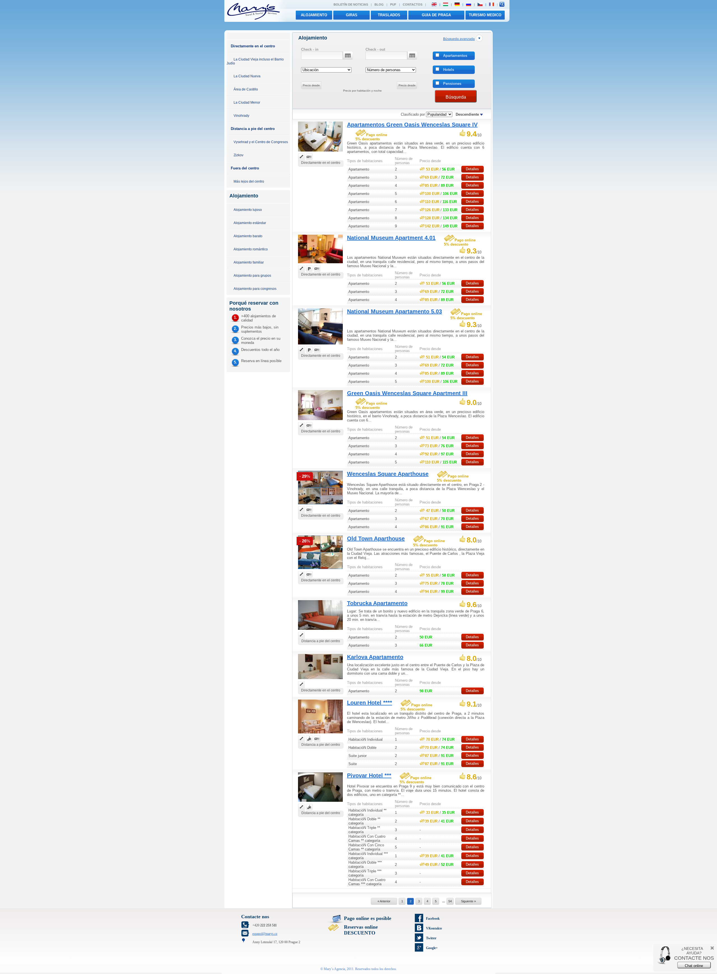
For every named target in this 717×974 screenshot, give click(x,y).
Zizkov (238, 155)
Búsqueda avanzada (459, 39)
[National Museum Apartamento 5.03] (320, 345)
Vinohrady (241, 115)
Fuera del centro (245, 168)
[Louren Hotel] (320, 734)
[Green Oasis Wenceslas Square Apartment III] (320, 421)
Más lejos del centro (249, 181)
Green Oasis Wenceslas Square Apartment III (407, 393)
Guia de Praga (436, 15)
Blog (379, 4)
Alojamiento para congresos (255, 288)
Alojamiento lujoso (248, 209)
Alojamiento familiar (249, 262)
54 (450, 901)
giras (351, 15)
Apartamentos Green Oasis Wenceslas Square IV (412, 125)
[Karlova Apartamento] (320, 680)
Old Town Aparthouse (376, 538)
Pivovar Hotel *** (369, 775)
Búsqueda (456, 97)
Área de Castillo (246, 89)
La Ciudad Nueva (247, 76)
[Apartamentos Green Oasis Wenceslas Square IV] (320, 152)
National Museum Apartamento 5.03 (394, 311)
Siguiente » (468, 901)
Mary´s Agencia (334, 969)
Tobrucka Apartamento (377, 603)
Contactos (412, 4)
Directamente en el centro (253, 46)
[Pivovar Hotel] (320, 802)
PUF (393, 4)
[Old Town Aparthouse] (320, 570)
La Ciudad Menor (247, 102)
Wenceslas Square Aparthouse (388, 474)
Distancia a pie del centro (253, 129)
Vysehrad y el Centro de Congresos (261, 142)
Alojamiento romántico (251, 249)
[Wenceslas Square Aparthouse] (320, 505)
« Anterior (384, 901)
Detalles (472, 169)
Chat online (694, 966)
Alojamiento (314, 15)
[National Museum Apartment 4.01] (320, 264)
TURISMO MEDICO (485, 15)
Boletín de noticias (351, 4)
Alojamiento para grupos (252, 275)
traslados (389, 15)
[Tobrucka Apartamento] (320, 630)
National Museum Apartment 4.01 (391, 238)
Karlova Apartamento (375, 657)
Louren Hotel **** (369, 703)
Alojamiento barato (248, 236)
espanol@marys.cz (264, 934)
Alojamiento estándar (250, 223)
